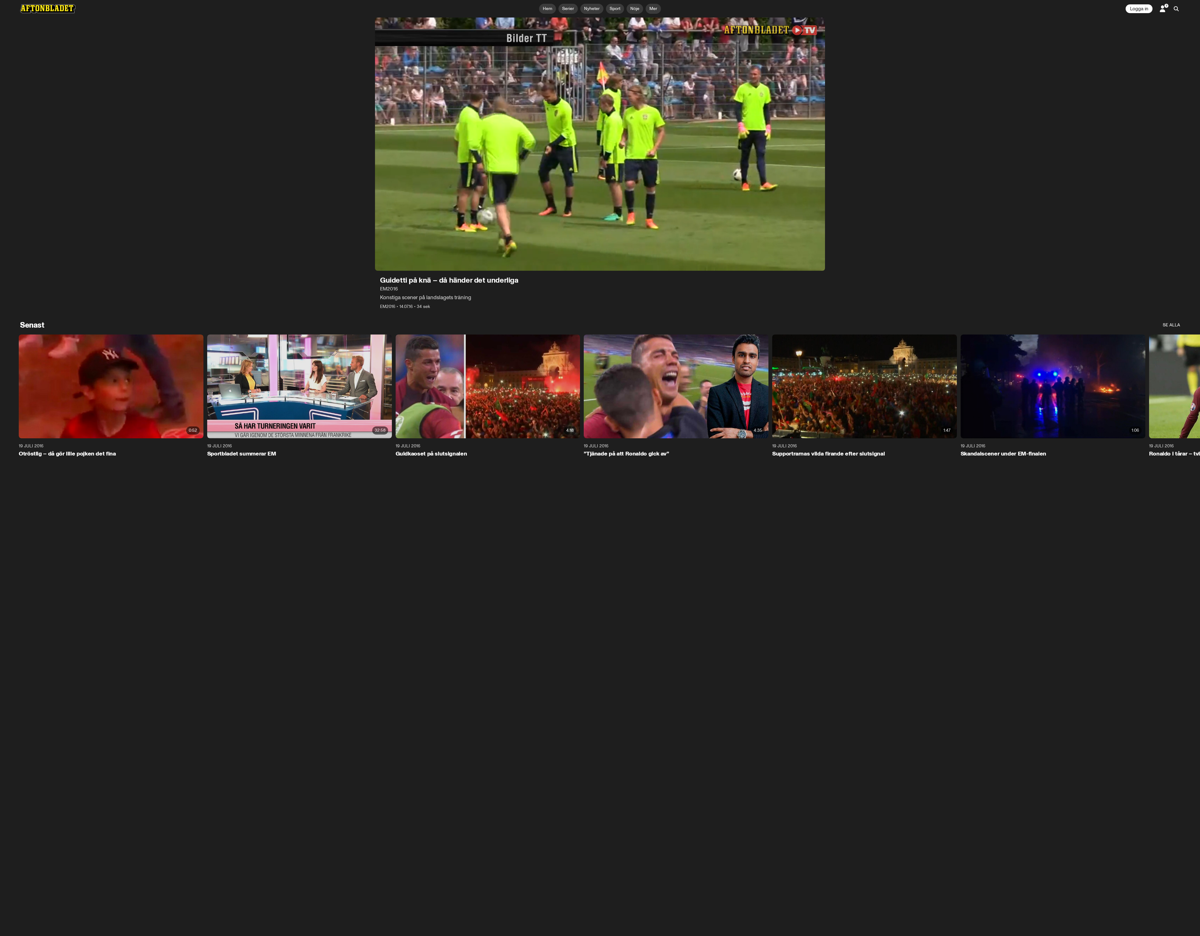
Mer (653, 8)
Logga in (1139, 9)
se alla (1171, 325)
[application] (600, 144)
